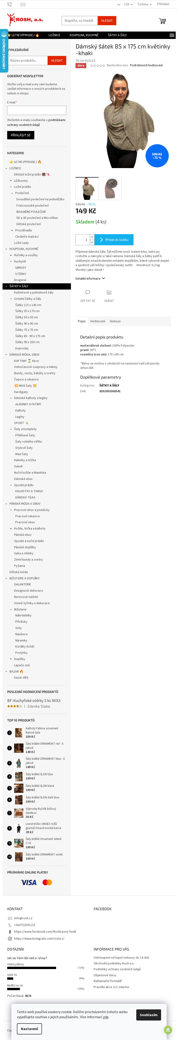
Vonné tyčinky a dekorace (32, 603)
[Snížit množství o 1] (92, 242)
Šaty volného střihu (28, 441)
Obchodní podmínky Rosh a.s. (114, 963)
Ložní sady (21, 243)
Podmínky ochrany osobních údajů (117, 969)
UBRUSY (20, 267)
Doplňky (19, 659)
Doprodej (21, 348)
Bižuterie (20, 609)
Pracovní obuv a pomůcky (32, 510)
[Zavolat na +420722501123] (14, 4)
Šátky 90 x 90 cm (26, 323)
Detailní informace (88, 278)
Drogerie (20, 280)
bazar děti (21, 677)
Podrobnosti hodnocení (146, 65)
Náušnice (21, 634)
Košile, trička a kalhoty (29, 528)
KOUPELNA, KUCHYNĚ (24, 249)
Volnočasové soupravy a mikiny (35, 367)
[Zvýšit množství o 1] (92, 237)
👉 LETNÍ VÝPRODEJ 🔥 (25, 162)
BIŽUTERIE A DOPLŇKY (25, 578)
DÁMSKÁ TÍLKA (25, 497)
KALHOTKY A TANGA (29, 491)
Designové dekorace (28, 590)
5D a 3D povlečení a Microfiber (37, 218)
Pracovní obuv (25, 522)
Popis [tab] (82, 321)
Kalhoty (20, 410)
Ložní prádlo (22, 187)
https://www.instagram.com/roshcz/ (39, 938)
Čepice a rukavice (26, 379)
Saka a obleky (23, 553)
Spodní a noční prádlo (29, 541)
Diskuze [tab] (115, 321)
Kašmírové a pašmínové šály (34, 292)
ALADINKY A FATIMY (28, 404)
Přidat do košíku (117, 240)
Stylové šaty (24, 448)
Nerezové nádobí (26, 597)
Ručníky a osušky (26, 255)
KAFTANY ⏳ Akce (26, 361)
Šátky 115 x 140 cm (28, 305)
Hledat (107, 20)
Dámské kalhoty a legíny (31, 398)
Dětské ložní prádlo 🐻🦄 (32, 174)
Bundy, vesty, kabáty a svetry (34, 373)
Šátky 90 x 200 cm (27, 342)
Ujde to (12, 975)
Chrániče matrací (26, 236)
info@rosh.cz (23, 918)
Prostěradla (23, 230)
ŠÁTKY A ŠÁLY (19, 286)
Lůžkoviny (21, 181)
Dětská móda (19, 572)
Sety (18, 628)
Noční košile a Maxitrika (30, 472)
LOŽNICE (15, 168)
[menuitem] (23, 35)
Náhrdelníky (23, 615)
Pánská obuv (23, 535)
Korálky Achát (24, 646)
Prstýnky (21, 653)
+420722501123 (24, 925)
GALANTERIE (22, 584)
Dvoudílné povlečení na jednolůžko (40, 199)
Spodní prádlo (24, 485)
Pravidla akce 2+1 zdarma (111, 987)
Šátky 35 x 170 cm (27, 311)
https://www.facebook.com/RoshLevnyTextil (45, 931)
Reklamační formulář (108, 981)
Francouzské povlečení (32, 205)
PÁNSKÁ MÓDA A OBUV (25, 503)
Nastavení (29, 1028)
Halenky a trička (25, 460)
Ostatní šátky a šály (27, 299)
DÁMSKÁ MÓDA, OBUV (24, 354)
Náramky (21, 640)
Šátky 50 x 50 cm (26, 317)
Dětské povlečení (28, 224)
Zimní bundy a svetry (28, 559)
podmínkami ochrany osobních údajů (36, 122)
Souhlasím (149, 1015)
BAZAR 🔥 (16, 671)
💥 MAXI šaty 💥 (25, 385)
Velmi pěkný (15, 964)
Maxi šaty (21, 454)
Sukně (18, 466)
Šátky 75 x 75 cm (26, 330)
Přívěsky (21, 621)
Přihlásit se (21, 135)
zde (105, 1017)
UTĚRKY (20, 274)
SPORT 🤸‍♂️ (21, 423)
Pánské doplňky (25, 547)
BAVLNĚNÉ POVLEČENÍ (31, 212)
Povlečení (22, 193)
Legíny (19, 417)
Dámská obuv (23, 479)
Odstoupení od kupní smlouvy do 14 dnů (121, 957)
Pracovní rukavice (27, 516)
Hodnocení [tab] (97, 321)
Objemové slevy (105, 975)
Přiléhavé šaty (25, 435)
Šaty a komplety (25, 429)
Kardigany (21, 392)
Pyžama (19, 566)
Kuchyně (20, 261)
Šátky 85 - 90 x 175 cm (30, 336)
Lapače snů (22, 665)
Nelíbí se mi (15, 985)
